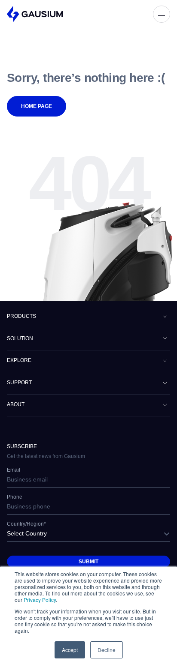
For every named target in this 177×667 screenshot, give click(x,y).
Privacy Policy (40, 599)
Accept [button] (70, 649)
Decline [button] (107, 649)
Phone (14, 497)
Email (13, 470)
